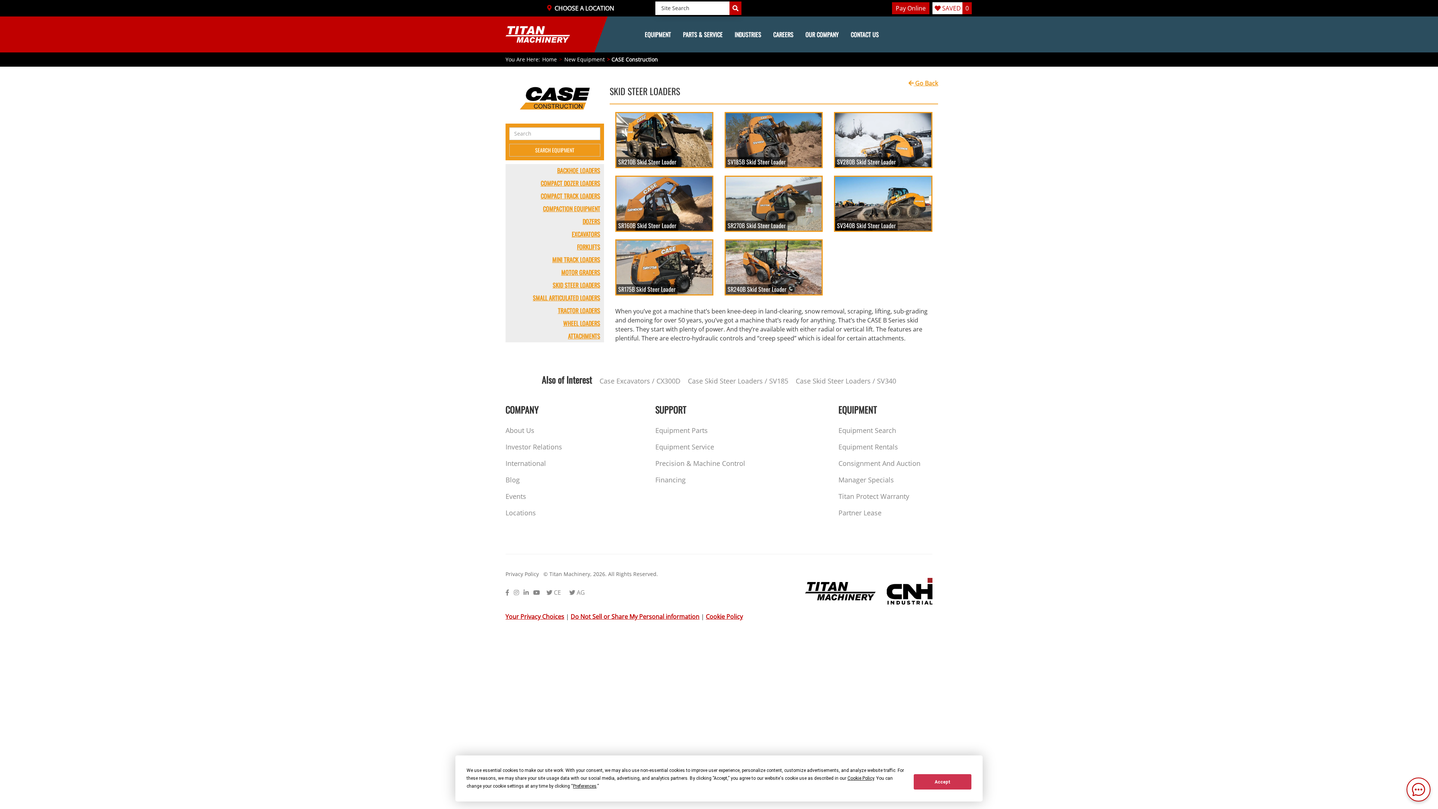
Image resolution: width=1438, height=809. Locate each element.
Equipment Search (867, 430)
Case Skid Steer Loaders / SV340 (846, 380)
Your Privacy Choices (535, 616)
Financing (670, 479)
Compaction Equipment (571, 208)
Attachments (584, 335)
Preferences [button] (585, 786)
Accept (942, 782)
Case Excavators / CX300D (640, 380)
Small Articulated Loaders (566, 297)
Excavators (586, 234)
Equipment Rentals (868, 446)
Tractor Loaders (579, 310)
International (526, 463)
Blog (513, 479)
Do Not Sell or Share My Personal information (635, 616)
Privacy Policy (522, 574)
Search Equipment (554, 150)
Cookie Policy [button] (860, 778)
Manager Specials (866, 479)
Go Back (926, 83)
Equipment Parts (681, 430)
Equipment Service (684, 446)
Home (549, 59)
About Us (520, 430)
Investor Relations (534, 446)
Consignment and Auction (879, 463)
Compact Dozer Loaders (570, 183)
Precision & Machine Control (700, 463)
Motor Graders (580, 272)
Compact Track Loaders (570, 195)
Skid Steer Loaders (576, 285)
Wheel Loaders (581, 323)
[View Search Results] (735, 8)
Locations (521, 512)
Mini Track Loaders (576, 259)
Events (516, 496)
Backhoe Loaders (578, 170)
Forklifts (588, 246)
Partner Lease (860, 512)
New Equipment (584, 59)
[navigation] (719, 34)
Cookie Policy (724, 616)
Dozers (591, 221)
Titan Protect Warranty (873, 496)
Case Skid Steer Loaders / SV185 (738, 380)
